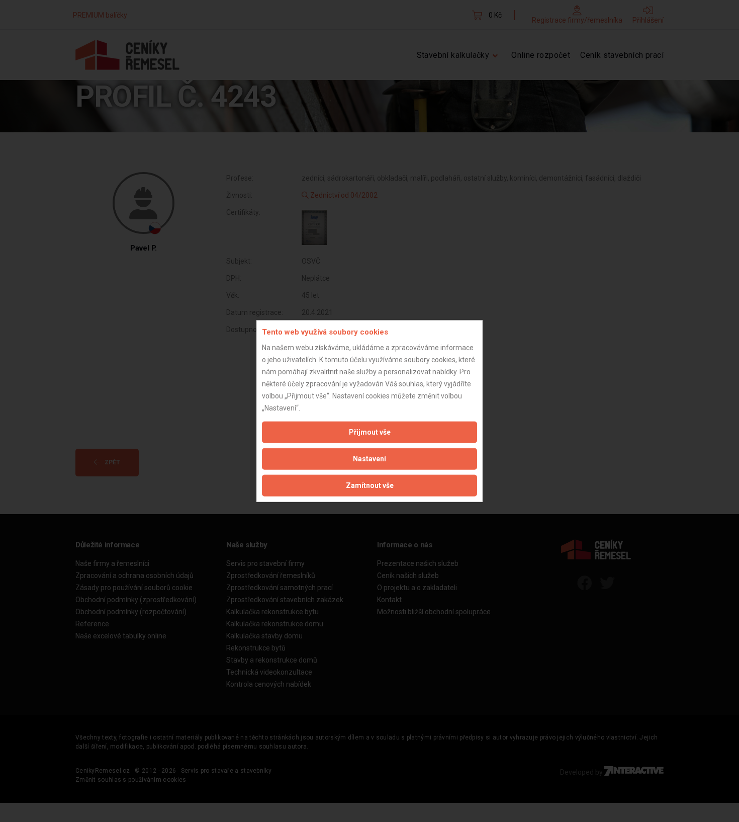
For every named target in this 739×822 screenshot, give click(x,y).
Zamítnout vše (370, 485)
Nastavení (369, 458)
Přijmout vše (370, 432)
